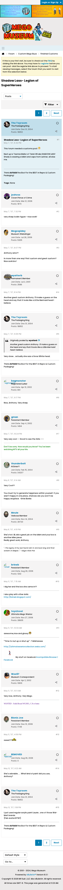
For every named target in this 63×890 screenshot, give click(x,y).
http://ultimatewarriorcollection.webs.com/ (25, 646)
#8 (57, 480)
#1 (58, 139)
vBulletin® (31, 874)
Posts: (14, 132)
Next (56, 113)
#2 (57, 211)
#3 (57, 247)
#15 (57, 807)
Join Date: (16, 129)
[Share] (56, 131)
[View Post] (39, 340)
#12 (57, 690)
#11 (57, 628)
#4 (57, 292)
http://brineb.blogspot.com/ (17, 597)
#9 (57, 529)
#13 (57, 734)
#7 (57, 433)
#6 (57, 397)
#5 (57, 334)
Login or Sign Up (50, 2)
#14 (57, 768)
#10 (57, 581)
